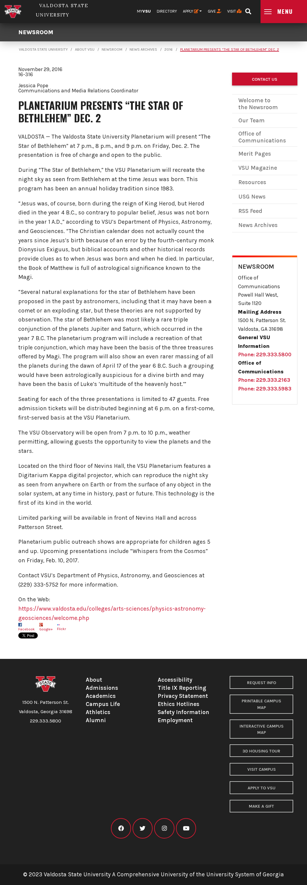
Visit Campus (261, 769)
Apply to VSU (262, 788)
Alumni (96, 720)
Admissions (102, 688)
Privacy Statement (183, 696)
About (94, 680)
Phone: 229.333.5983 (264, 389)
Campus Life (103, 704)
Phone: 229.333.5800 (264, 354)
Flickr (61, 629)
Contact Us (264, 79)
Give (212, 11)
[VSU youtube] (186, 828)
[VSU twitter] (143, 828)
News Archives (143, 49)
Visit (232, 11)
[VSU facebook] (121, 828)
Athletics (98, 712)
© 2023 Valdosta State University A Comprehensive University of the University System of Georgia (153, 874)
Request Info (261, 682)
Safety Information (183, 712)
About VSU (84, 49)
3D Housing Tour (261, 751)
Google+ (46, 629)
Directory (167, 11)
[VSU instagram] (164, 828)
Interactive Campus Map (262, 729)
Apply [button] (188, 11)
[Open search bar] (248, 9)
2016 (168, 49)
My (144, 11)
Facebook (26, 629)
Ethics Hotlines (178, 704)
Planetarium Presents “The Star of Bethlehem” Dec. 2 (229, 49)
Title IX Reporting (182, 688)
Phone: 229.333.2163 (264, 380)
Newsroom (35, 32)
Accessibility (175, 680)
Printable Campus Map (261, 704)
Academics (101, 696)
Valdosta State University (43, 49)
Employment (175, 720)
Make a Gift (261, 806)
